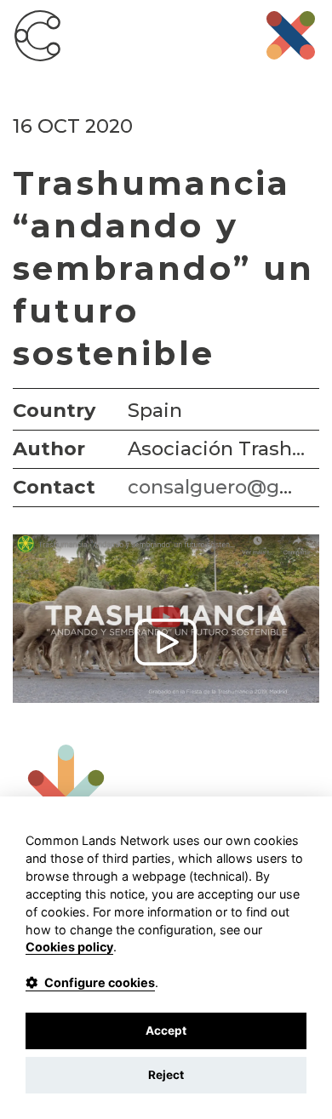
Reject (166, 1075)
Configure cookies (99, 982)
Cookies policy (69, 946)
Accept (166, 1030)
